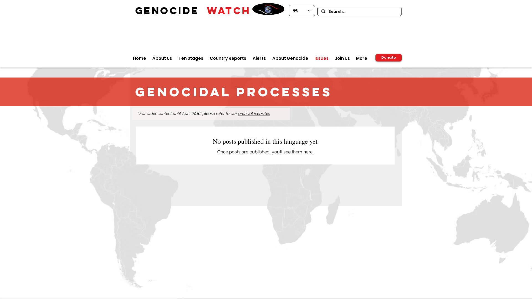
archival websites (254, 113)
